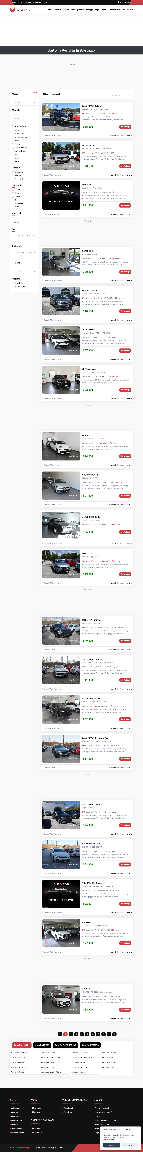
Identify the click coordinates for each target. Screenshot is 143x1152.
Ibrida (17, 158)
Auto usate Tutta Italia (19, 1053)
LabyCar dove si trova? (103, 1112)
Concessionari (114, 10)
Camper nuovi (37, 1132)
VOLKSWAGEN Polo (91, 475)
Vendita (58, 10)
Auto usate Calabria (109, 1053)
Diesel (17, 141)
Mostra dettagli (109, 1140)
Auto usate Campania (18, 1058)
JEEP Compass (89, 369)
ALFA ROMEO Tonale (91, 698)
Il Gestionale (128, 10)
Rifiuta (130, 1145)
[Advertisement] (71, 30)
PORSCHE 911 (88, 251)
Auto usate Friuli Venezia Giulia (83, 1058)
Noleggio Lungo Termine (96, 10)
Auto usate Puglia (47, 1067)
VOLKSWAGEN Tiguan (92, 659)
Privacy (97, 1116)
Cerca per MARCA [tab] (42, 1045)
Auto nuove (15, 1112)
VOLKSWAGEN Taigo (91, 804)
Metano (17, 161)
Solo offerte (19, 283)
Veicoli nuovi (68, 1112)
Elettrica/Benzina (21, 148)
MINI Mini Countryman (92, 620)
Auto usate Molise (108, 1062)
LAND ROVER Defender (92, 106)
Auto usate (15, 1108)
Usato (17, 207)
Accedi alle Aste (125, 2)
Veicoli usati (68, 1108)
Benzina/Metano (21, 137)
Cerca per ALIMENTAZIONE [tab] (65, 1045)
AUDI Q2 (86, 922)
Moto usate (36, 1108)
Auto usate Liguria (17, 1062)
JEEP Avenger (88, 145)
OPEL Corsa (87, 553)
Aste (67, 10)
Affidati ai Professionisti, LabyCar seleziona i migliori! (32, 2)
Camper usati (37, 1128)
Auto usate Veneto (78, 1072)
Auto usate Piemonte (18, 1067)
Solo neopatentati (21, 286)
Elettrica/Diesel (20, 151)
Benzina (17, 130)
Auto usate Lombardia (49, 1062)
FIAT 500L (86, 185)
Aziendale (18, 190)
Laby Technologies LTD (24, 1148)
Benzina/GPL (19, 134)
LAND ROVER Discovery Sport (95, 738)
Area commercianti (102, 1108)
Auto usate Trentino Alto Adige (52, 1072)
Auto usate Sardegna (79, 1067)
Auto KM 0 (15, 1124)
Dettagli (126, 127)
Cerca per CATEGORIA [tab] (90, 1045)
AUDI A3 (86, 989)
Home (50, 10)
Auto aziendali (16, 1120)
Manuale (18, 175)
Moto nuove (36, 1112)
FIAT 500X (87, 435)
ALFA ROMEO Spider (91, 517)
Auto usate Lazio (108, 1058)
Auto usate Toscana (18, 1072)
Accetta (111, 1145)
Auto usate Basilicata (79, 1053)
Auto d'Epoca (16, 1116)
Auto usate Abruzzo (48, 1053)
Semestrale (19, 203)
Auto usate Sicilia (108, 1067)
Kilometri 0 (19, 197)
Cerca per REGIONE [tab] (21, 1045)
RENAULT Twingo (90, 290)
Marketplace (76, 10)
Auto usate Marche (78, 1062)
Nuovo (17, 200)
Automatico (19, 172)
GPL (16, 154)
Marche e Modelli (17, 1133)
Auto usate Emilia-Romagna (51, 1058)
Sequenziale (19, 179)
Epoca (17, 193)
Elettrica (18, 144)
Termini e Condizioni (102, 1124)
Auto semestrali (17, 1129)
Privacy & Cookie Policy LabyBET (107, 1120)
